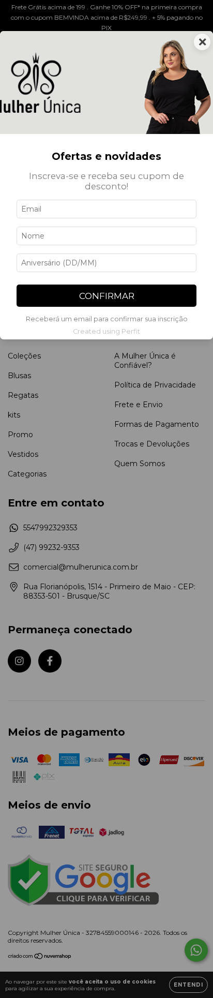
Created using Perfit (106, 331)
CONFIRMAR (106, 296)
